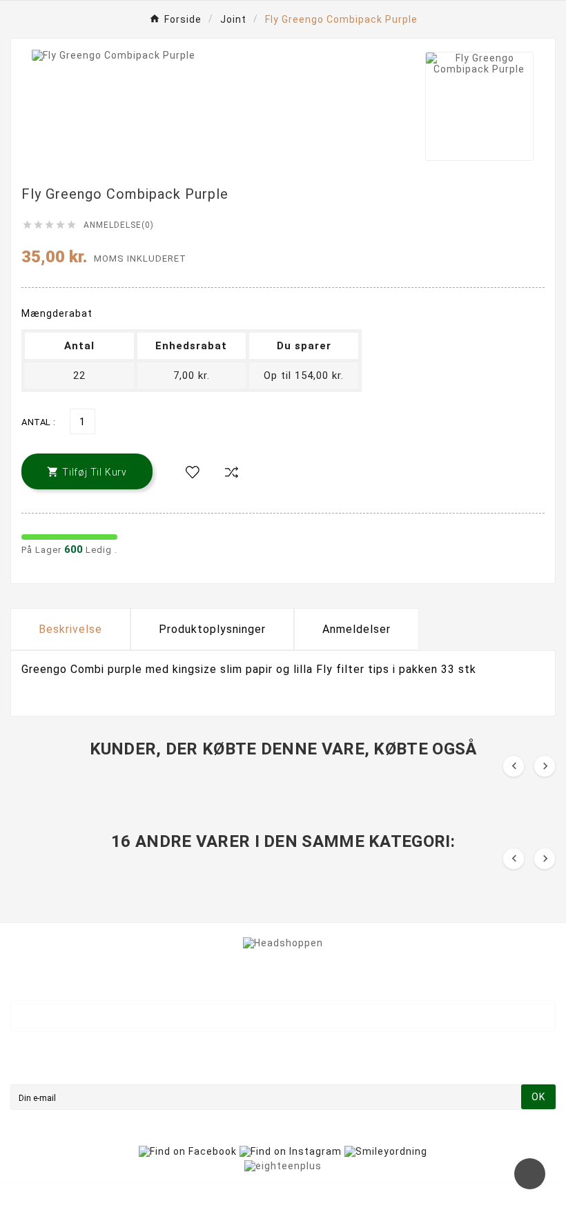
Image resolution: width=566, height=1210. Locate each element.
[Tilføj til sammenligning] (231, 473)
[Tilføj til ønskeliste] (192, 473)
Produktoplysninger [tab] (212, 629)
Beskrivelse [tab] (70, 629)
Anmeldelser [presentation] (356, 629)
